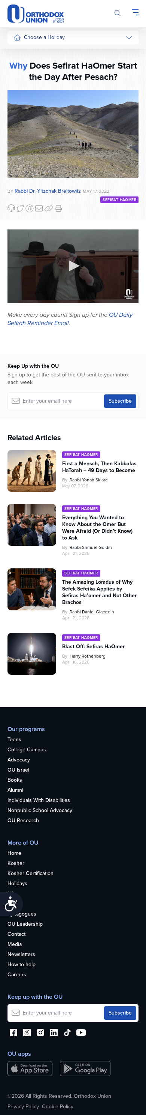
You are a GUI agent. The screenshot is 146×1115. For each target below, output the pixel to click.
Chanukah (25, 81)
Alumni (15, 790)
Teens (14, 739)
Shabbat (22, 180)
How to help (21, 964)
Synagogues (21, 914)
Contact (16, 934)
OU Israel (18, 770)
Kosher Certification (30, 873)
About (14, 904)
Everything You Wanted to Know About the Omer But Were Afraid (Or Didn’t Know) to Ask (97, 527)
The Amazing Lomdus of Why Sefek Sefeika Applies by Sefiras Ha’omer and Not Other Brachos (99, 592)
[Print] (58, 208)
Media (14, 944)
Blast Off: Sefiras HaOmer (93, 646)
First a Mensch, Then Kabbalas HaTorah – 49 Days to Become (99, 467)
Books (14, 780)
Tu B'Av (22, 202)
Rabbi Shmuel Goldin (91, 547)
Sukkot (21, 67)
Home (14, 853)
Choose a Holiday (44, 37)
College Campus (26, 750)
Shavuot (22, 138)
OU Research (23, 820)
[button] (73, 266)
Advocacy (18, 760)
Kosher (15, 863)
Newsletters (21, 954)
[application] (73, 266)
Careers (16, 975)
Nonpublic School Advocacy (39, 810)
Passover (24, 110)
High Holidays (29, 53)
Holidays (17, 883)
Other (20, 166)
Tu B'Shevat (27, 216)
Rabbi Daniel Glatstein (92, 611)
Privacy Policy (23, 1107)
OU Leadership (25, 924)
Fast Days (24, 152)
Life (11, 894)
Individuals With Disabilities (38, 800)
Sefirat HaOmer (31, 123)
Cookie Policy (57, 1107)
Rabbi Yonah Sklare (89, 480)
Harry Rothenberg (88, 656)
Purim (20, 95)
